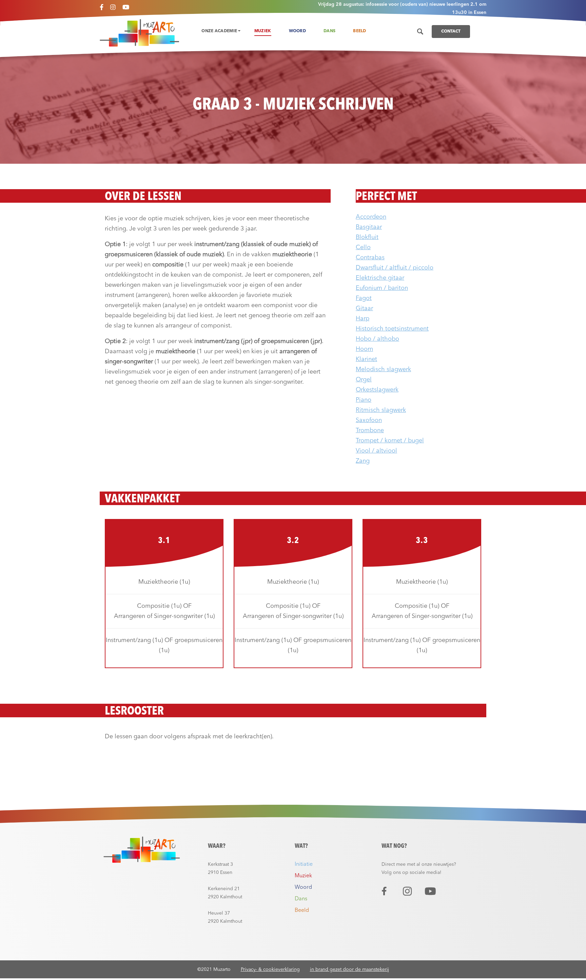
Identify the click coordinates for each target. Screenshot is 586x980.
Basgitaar (369, 227)
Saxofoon (369, 420)
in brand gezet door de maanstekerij (349, 969)
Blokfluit (367, 237)
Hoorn (364, 349)
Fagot (364, 298)
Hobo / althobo (377, 339)
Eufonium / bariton (382, 288)
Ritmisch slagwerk (381, 410)
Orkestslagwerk (377, 390)
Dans (329, 31)
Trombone (370, 430)
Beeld (359, 31)
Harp (362, 319)
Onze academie (219, 31)
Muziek (262, 31)
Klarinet (366, 359)
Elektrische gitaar (380, 278)
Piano (363, 400)
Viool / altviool (376, 451)
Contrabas (370, 258)
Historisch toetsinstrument (392, 329)
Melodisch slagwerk (383, 369)
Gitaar (364, 308)
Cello (363, 247)
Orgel (364, 380)
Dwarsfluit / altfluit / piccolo (394, 268)
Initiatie (304, 864)
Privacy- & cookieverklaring (270, 969)
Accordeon (371, 217)
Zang (363, 461)
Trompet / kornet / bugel (390, 441)
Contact (451, 31)
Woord (297, 31)
